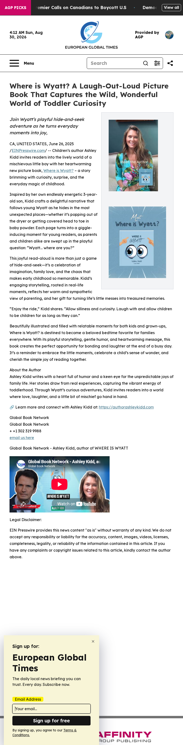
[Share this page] (170, 63)
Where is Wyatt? (58, 170)
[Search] (145, 63)
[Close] (93, 641)
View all (171, 7)
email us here (22, 437)
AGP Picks (15, 7)
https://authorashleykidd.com (126, 407)
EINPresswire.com (28, 150)
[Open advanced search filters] (157, 63)
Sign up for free (51, 721)
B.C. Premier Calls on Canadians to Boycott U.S (74, 7)
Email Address (28, 699)
